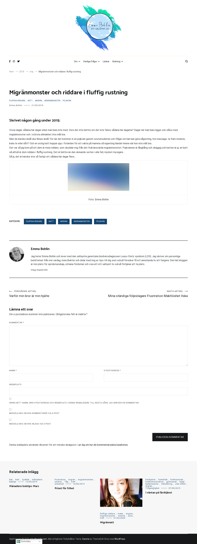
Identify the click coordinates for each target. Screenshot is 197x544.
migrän (38, 101)
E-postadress (112, 370)
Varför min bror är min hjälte (29, 294)
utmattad (59, 484)
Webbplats (15, 384)
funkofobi (163, 480)
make (120, 514)
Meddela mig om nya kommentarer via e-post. (34, 413)
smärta (58, 482)
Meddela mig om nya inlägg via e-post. (30, 424)
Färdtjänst (150, 480)
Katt (30, 101)
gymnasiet (171, 482)
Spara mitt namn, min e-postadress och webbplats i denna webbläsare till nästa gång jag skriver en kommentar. (74, 403)
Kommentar (16, 323)
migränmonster (52, 101)
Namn (13, 370)
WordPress (120, 539)
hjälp (182, 482)
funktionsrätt (176, 480)
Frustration (60, 480)
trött (73, 482)
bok (11, 480)
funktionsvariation (154, 482)
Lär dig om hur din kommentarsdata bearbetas (103, 444)
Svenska (25, 541)
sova (130, 516)
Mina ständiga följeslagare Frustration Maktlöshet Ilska (148, 294)
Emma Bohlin (15, 105)
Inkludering (166, 484)
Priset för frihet (64, 488)
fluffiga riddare (17, 101)
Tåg (66, 482)
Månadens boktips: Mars (24, 486)
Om (76, 61)
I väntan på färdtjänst (158, 492)
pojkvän (67, 101)
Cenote (85, 539)
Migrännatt (107, 522)
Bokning (116, 61)
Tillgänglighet (152, 488)
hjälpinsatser (152, 484)
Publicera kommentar (170, 437)
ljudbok (25, 480)
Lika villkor (180, 484)
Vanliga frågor (90, 61)
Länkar (106, 61)
